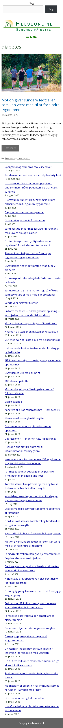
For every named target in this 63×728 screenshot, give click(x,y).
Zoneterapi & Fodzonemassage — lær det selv (32, 410)
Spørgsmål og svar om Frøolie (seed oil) (28, 167)
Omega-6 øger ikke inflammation (25, 220)
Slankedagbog (13, 401)
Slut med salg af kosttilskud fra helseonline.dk (32, 339)
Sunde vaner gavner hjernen (21, 302)
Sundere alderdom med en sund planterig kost (33, 175)
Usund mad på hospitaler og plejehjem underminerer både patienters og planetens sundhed (31, 187)
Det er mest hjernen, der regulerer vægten (30, 628)
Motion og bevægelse (17, 158)
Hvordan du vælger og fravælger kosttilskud (31, 331)
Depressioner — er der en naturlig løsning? (30, 438)
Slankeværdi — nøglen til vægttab (25, 418)
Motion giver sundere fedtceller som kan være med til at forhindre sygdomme (30, 105)
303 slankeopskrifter (17, 381)
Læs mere (10, 148)
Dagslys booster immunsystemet (24, 212)
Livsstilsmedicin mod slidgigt (22, 373)
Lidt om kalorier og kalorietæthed (25, 698)
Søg (31, 3)
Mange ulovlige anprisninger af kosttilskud (31, 323)
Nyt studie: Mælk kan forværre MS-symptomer (33, 533)
